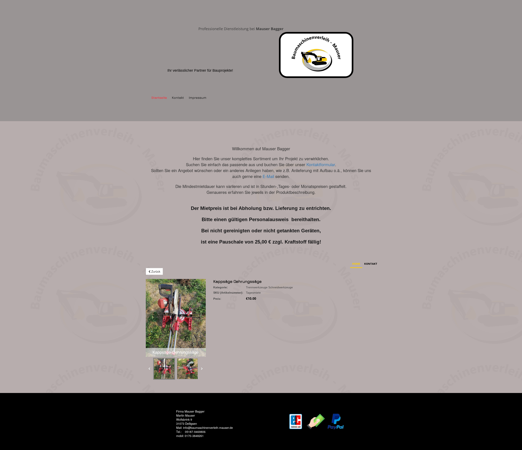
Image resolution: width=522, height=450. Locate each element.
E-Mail (269, 176)
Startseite (159, 97)
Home (356, 264)
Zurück (155, 271)
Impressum (197, 97)
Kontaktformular (320, 164)
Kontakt (178, 97)
